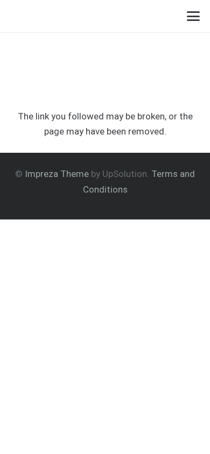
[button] (193, 16)
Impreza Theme (57, 173)
